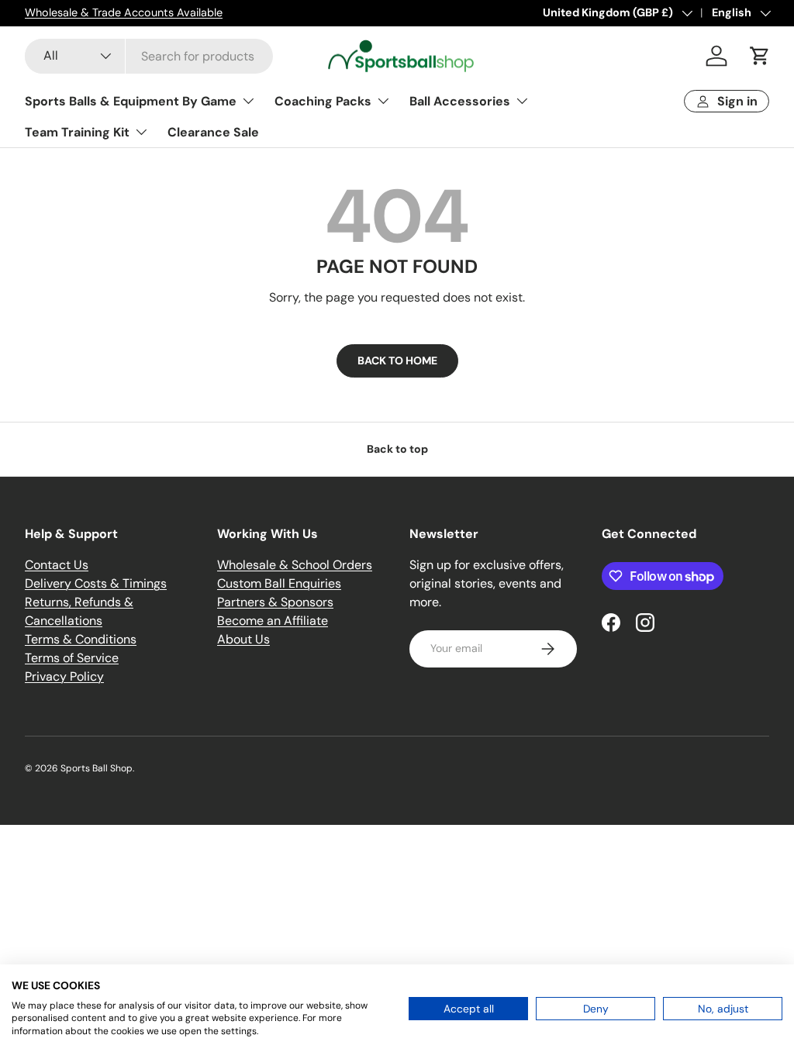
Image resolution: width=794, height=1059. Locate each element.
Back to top (397, 449)
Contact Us (56, 565)
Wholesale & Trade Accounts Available (124, 12)
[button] (760, 56)
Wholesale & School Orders (294, 565)
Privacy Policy (64, 676)
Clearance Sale (213, 132)
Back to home (397, 360)
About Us (243, 639)
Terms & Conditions (80, 639)
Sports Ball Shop (96, 768)
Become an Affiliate (272, 620)
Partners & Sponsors (275, 602)
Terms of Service (72, 658)
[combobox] (149, 56)
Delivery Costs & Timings (96, 583)
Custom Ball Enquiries (279, 583)
